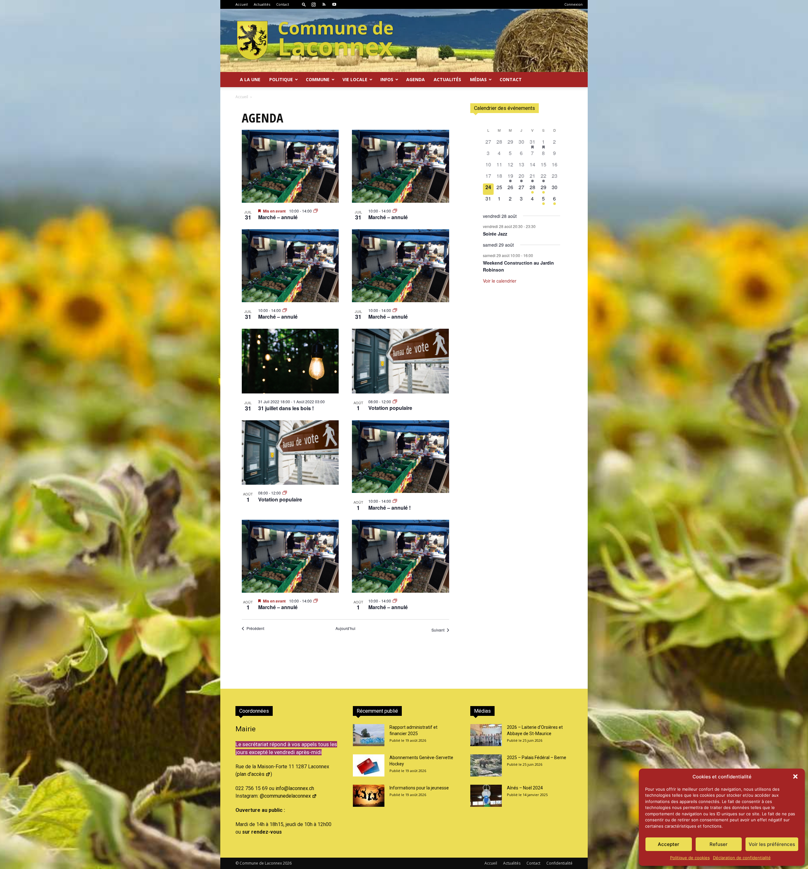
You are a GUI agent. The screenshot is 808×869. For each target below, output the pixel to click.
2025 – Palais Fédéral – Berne (536, 757)
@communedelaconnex (285, 796)
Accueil (241, 4)
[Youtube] (334, 4)
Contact (282, 4)
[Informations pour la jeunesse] (368, 796)
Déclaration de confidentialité (742, 857)
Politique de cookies (690, 857)
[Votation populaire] (400, 361)
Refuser (719, 844)
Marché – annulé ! (389, 507)
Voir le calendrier (499, 281)
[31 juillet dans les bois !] (290, 361)
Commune (318, 79)
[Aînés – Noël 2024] (486, 796)
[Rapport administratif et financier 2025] (368, 735)
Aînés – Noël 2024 (525, 787)
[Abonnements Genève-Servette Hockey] (368, 765)
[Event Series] (315, 210)
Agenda (415, 79)
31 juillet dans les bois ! (286, 408)
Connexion (573, 4)
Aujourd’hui (345, 628)
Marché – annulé (278, 217)
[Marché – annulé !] (400, 456)
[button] (795, 776)
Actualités (262, 4)
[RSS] (324, 4)
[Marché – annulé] (290, 166)
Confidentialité (559, 863)
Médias (478, 79)
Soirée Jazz (495, 234)
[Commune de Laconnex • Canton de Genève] (315, 40)
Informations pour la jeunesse (419, 787)
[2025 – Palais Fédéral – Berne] (486, 765)
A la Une (250, 79)
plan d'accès (250, 774)
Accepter (668, 844)
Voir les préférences (772, 844)
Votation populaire (390, 407)
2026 (287, 863)
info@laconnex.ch (295, 788)
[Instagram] (313, 4)
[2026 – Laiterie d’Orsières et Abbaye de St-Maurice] (486, 735)
